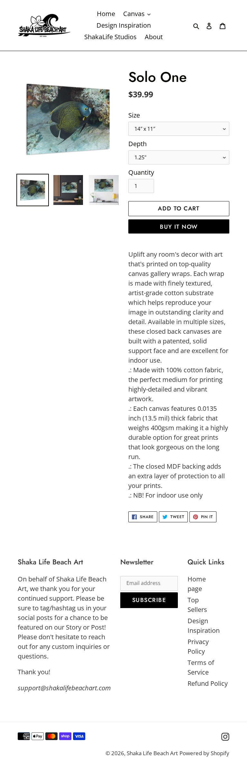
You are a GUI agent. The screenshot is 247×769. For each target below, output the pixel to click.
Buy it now (178, 227)
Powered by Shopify (204, 753)
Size (134, 115)
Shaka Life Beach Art (152, 753)
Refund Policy (208, 683)
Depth (137, 143)
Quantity (141, 172)
